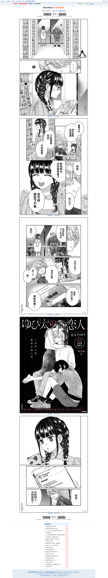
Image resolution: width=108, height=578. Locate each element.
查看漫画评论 (81, 3)
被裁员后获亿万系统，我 (51, 543)
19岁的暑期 (48, 558)
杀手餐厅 (48, 553)
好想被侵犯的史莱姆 (50, 555)
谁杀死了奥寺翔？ (50, 551)
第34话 (52, 549)
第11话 (55, 551)
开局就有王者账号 (50, 528)
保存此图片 (57, 116)
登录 (104, 1)
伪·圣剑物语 (48, 549)
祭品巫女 (48, 566)
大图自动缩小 (56, 11)
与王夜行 (48, 541)
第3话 (52, 558)
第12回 (54, 526)
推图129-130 (60, 530)
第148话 (52, 553)
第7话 (50, 532)
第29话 (51, 547)
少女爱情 (13, 1)
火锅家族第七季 (49, 526)
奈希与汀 (48, 562)
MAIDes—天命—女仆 (50, 545)
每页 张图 (46, 11)
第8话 (57, 545)
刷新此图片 (50, 116)
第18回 (58, 543)
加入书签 (87, 3)
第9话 (51, 562)
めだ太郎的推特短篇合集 (51, 534)
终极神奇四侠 (49, 560)
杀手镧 (47, 532)
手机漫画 (8, 1)
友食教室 (48, 547)
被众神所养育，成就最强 (51, 564)
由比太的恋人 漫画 (20, 1)
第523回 (56, 528)
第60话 (51, 541)
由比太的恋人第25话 (30, 1)
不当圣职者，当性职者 (51, 537)
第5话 (51, 566)
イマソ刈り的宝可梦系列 (51, 530)
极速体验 (63, 11)
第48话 (57, 539)
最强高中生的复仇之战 (51, 539)
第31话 (56, 555)
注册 (106, 1)
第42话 (58, 564)
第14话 (53, 560)
